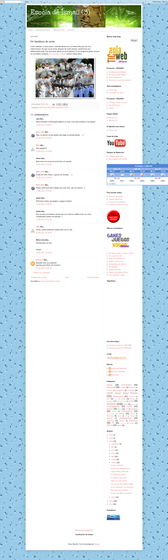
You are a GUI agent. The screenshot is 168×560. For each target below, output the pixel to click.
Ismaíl (129, 406)
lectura (110, 409)
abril (113, 456)
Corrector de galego (116, 196)
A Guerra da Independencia (120, 468)
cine (108, 399)
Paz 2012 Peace (115, 105)
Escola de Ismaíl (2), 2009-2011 (120, 348)
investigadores (113, 406)
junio (113, 450)
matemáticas (126, 411)
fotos (66, 107)
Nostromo (110, 416)
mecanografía (111, 413)
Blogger (96, 544)
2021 (111, 435)
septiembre (115, 444)
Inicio (31, 30)
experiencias (121, 401)
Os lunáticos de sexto (118, 478)
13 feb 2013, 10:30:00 (44, 233)
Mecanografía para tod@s (118, 159)
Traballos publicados (116, 156)
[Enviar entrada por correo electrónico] (53, 104)
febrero (114, 462)
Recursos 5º (113, 118)
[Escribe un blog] (60, 104)
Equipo (132, 399)
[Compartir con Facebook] (64, 104)
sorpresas (133, 421)
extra (131, 401)
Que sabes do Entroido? (119, 490)
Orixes (119, 416)
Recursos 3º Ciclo (43, 30)
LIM (127, 409)
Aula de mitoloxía (115, 77)
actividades (126, 385)
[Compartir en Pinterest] (67, 104)
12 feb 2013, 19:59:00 (44, 138)
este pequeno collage (57, 54)
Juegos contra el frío (116, 261)
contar (123, 399)
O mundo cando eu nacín (118, 102)
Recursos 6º (113, 120)
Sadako (121, 420)
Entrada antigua (93, 277)
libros (119, 409)
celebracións (60, 107)
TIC (113, 423)
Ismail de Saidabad (118, 371)
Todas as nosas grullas (119, 481)
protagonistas (125, 418)
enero (113, 497)
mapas (114, 411)
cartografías (119, 390)
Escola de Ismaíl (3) (60, 12)
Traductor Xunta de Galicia (118, 205)
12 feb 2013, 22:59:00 (44, 204)
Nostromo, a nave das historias (120, 80)
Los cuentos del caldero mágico (122, 484)
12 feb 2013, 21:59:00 (44, 164)
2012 (111, 501)
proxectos (110, 421)
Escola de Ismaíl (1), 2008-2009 (120, 345)
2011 (111, 504)
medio (121, 414)
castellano (130, 390)
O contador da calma (116, 93)
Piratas (111, 108)
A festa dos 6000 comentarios (121, 493)
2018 (111, 438)
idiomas (133, 404)
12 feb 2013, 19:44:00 (44, 125)
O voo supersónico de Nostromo (122, 487)
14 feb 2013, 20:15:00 (44, 253)
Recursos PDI (59, 30)
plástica (109, 418)
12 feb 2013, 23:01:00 (44, 219)
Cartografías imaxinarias (117, 72)
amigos (122, 387)
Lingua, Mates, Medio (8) (119, 471)
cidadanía (131, 396)
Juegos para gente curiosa (118, 272)
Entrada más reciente (38, 277)
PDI (126, 416)
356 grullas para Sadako (117, 75)
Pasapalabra (113, 267)
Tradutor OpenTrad (115, 199)
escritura (110, 401)
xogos (119, 425)
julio (113, 447)
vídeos (110, 425)
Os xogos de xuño (115, 256)
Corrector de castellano (117, 202)
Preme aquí (113, 90)
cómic (116, 399)
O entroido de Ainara (118, 475)
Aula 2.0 (71, 30)
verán (132, 423)
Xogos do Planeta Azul (117, 258)
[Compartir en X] (62, 104)
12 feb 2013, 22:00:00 (44, 178)
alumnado (111, 387)
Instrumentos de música (117, 264)
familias (111, 403)
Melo (38, 145)
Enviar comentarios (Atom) (50, 281)
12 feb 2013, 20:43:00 (44, 151)
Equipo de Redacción (118, 368)
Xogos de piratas (115, 269)
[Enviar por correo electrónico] (57, 104)
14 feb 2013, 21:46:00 (44, 268)
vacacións (123, 423)
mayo (113, 453)
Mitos (132, 413)
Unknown (39, 260)
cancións (110, 390)
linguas (134, 409)
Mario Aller (40, 132)
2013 (111, 441)
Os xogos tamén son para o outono (121, 253)
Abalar (110, 385)
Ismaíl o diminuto (117, 465)
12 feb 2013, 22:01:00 (44, 191)
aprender (132, 387)
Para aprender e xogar (116, 275)
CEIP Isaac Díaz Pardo (47, 107)
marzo (113, 459)
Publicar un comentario (42, 273)
